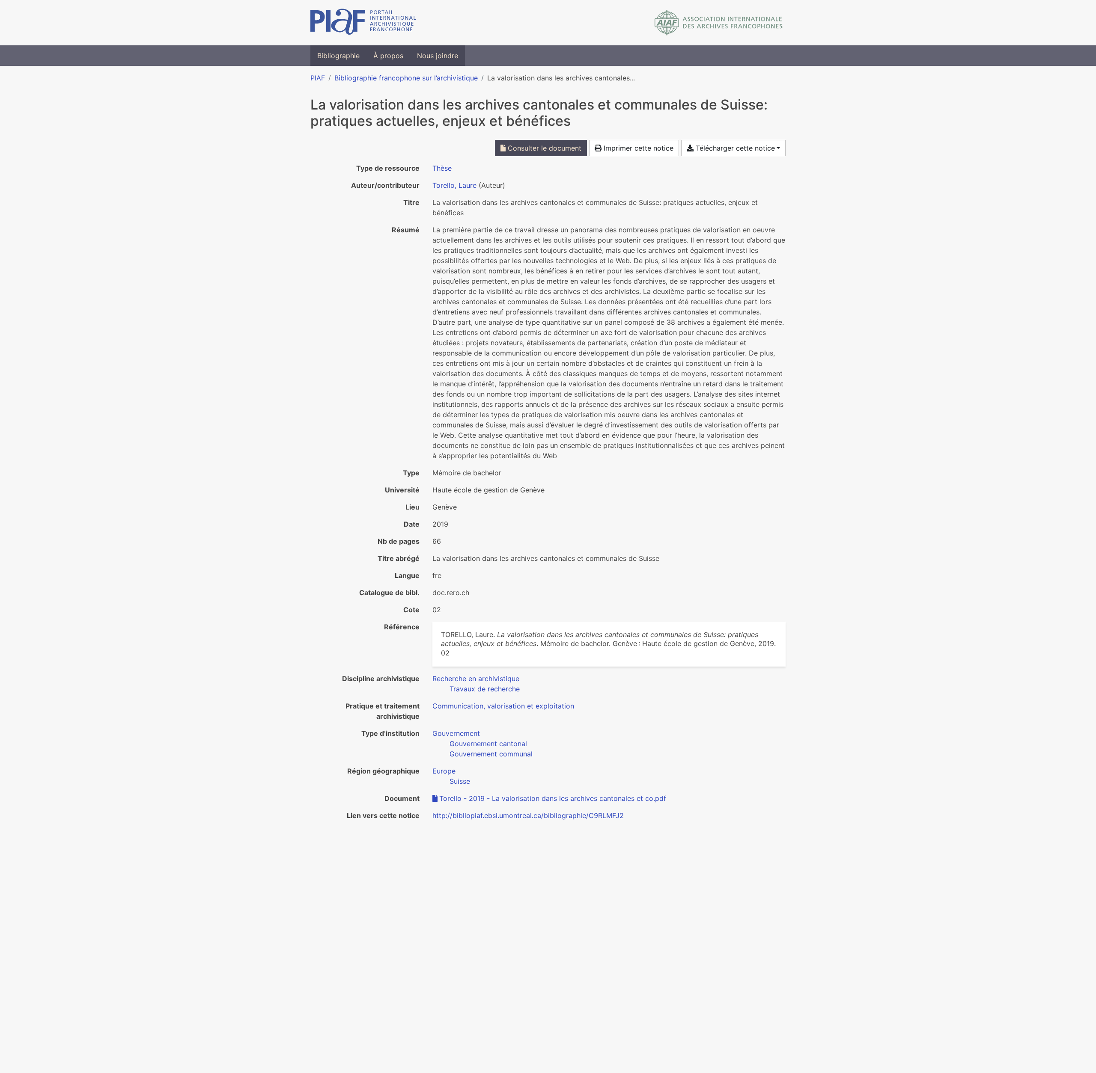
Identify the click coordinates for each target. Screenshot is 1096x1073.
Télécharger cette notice (734, 148)
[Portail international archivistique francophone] (363, 23)
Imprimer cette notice (637, 148)
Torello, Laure (454, 185)
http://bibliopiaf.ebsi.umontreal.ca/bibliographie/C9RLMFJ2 (528, 815)
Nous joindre (437, 55)
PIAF (317, 78)
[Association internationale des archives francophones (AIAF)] (719, 23)
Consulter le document (543, 148)
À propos (388, 55)
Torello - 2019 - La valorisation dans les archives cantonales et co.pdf (552, 798)
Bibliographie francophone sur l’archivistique (406, 78)
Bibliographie (338, 55)
